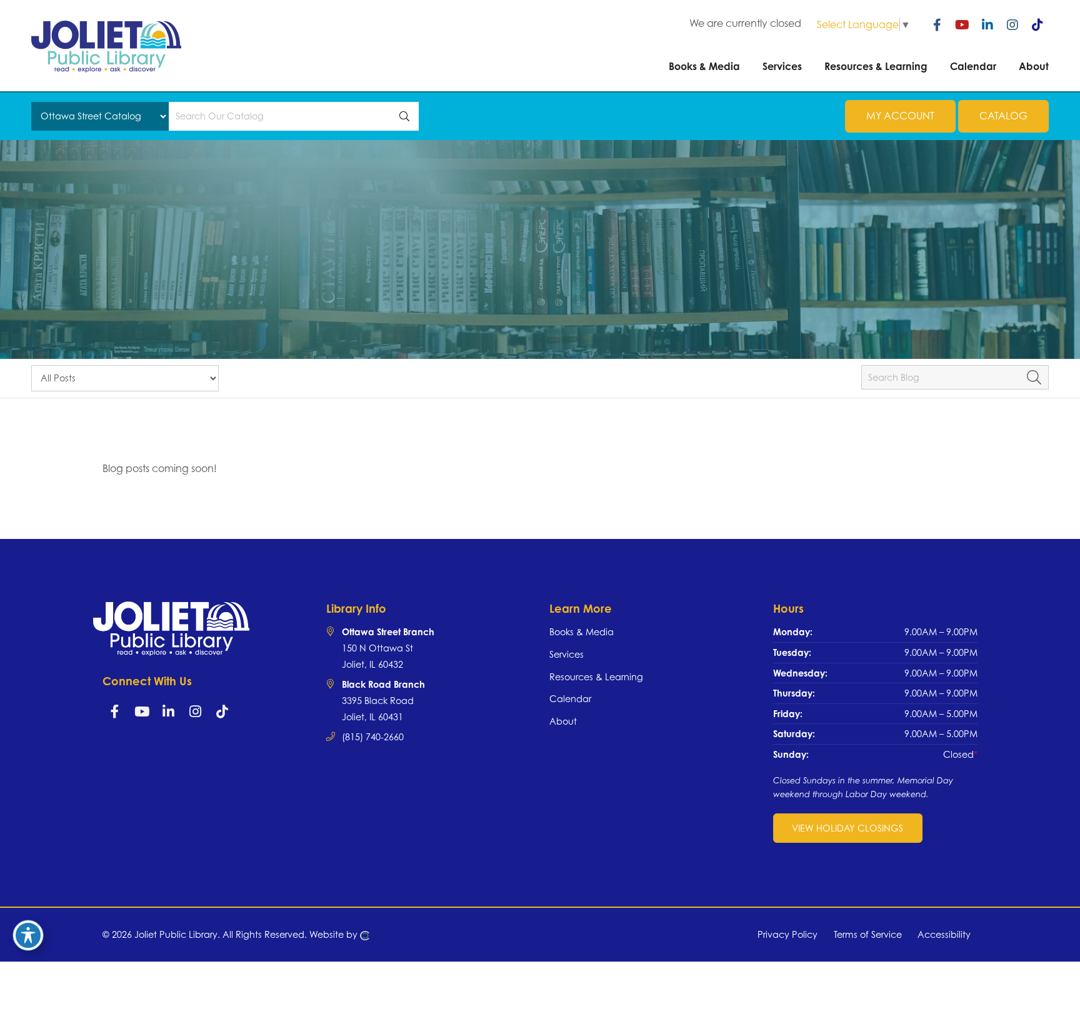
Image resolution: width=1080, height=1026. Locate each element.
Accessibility (944, 934)
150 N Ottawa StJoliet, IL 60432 (388, 647)
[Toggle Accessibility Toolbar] (28, 935)
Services (566, 654)
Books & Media (581, 631)
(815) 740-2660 (373, 737)
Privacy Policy (788, 934)
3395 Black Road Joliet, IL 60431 (383, 700)
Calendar (570, 698)
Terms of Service (868, 934)
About (563, 721)
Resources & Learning (596, 676)
